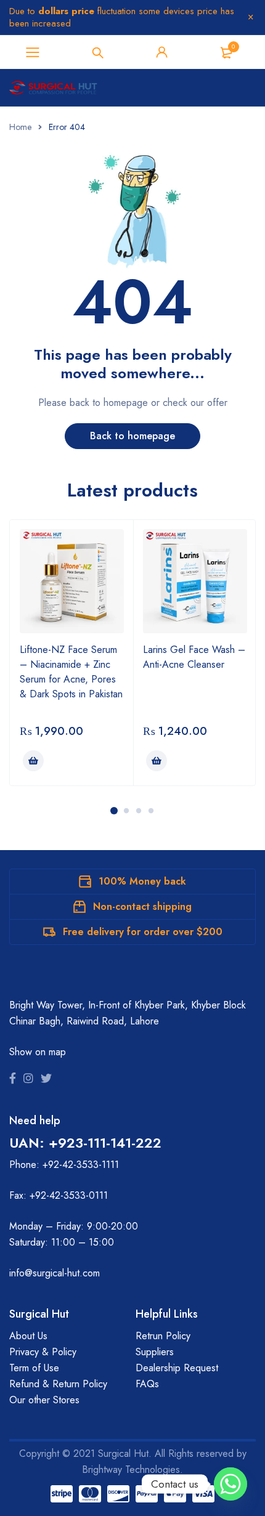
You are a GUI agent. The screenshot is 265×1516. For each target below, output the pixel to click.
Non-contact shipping (142, 906)
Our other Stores (44, 1400)
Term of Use (34, 1368)
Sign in (162, 52)
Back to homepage (132, 436)
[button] (33, 760)
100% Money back (142, 881)
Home (20, 127)
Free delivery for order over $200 (142, 932)
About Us (28, 1336)
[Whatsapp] (230, 1484)
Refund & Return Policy (58, 1384)
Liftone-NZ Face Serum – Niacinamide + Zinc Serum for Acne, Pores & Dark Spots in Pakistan (71, 671)
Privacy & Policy (42, 1352)
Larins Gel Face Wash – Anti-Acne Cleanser (194, 656)
